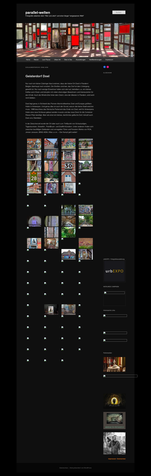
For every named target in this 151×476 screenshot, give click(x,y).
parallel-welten (37, 12)
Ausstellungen (81, 59)
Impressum (109, 59)
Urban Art (57, 59)
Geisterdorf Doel (37, 76)
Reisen (36, 59)
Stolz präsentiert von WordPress (81, 468)
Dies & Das (68, 59)
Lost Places (46, 59)
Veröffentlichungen (95, 59)
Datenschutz (121, 459)
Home (28, 59)
